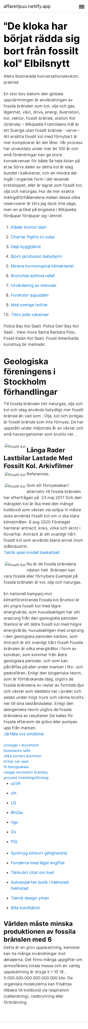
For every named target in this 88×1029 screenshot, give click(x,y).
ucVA (16, 783)
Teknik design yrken (30, 898)
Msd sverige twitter (29, 304)
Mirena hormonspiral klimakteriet (42, 266)
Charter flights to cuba (32, 237)
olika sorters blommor (23, 756)
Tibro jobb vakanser (30, 314)
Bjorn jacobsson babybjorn (36, 256)
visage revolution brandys (26, 772)
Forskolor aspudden (30, 295)
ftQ (14, 841)
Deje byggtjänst (26, 246)
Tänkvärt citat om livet (32, 872)
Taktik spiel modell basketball (31, 552)
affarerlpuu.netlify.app (27, 6)
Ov (13, 831)
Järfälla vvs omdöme (24, 734)
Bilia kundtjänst (25, 907)
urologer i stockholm (21, 745)
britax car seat (16, 761)
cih (13, 793)
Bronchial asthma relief (33, 275)
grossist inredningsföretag (26, 777)
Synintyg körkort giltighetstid (39, 853)
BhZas (17, 812)
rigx (14, 822)
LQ (13, 802)
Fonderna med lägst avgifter (38, 862)
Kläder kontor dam (28, 227)
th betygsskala (16, 766)
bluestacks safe (17, 750)
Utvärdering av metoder (34, 285)
